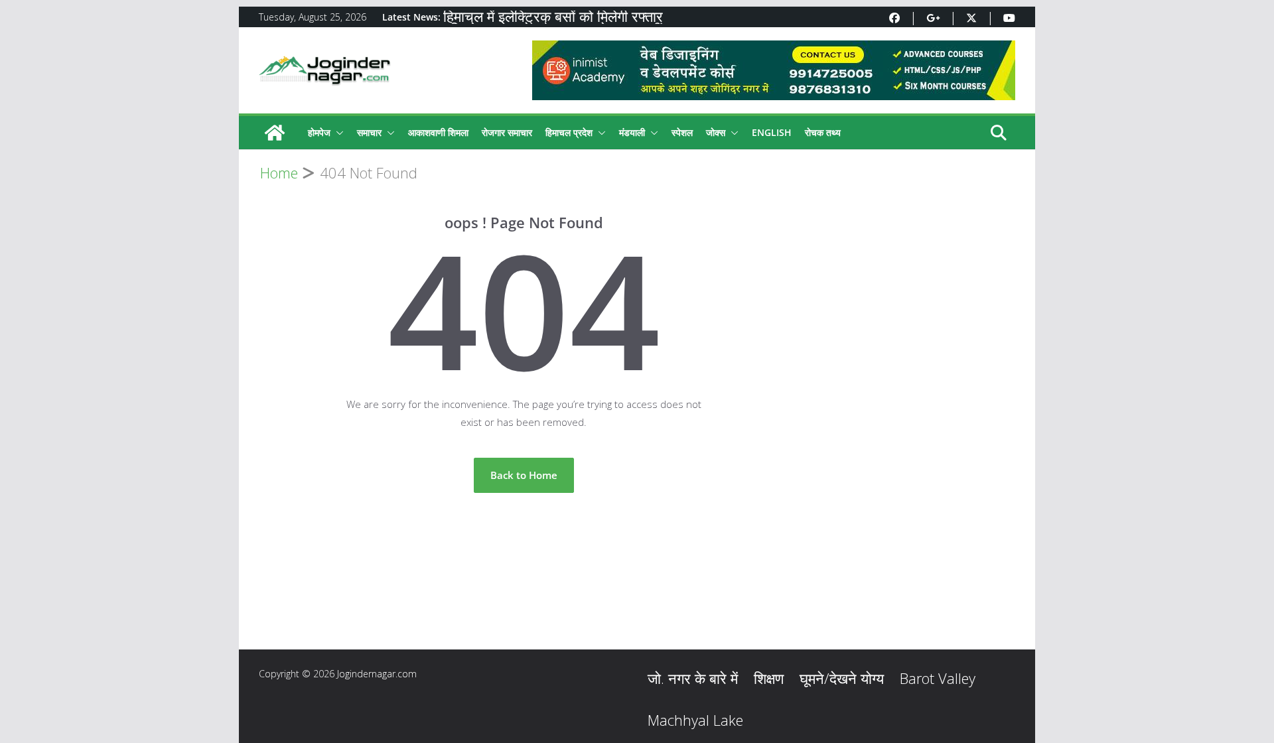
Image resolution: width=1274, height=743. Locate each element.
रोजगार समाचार (507, 132)
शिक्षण (769, 678)
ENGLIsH (772, 132)
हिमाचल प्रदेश (569, 132)
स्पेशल (682, 132)
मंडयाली (632, 132)
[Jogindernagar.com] (274, 132)
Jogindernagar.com (377, 673)
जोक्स (715, 132)
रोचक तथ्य (823, 132)
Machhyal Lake (695, 720)
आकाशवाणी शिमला (438, 132)
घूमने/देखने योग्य (842, 678)
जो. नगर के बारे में (693, 678)
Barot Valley (937, 678)
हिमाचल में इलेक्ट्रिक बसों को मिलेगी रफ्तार (553, 17)
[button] (337, 132)
